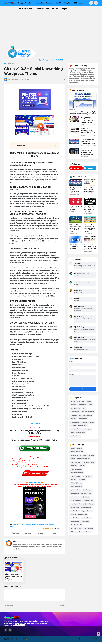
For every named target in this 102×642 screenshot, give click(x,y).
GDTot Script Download (76, 483)
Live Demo (34, 423)
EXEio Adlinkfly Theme (88, 462)
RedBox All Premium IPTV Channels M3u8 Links (75, 207)
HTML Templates (83, 418)
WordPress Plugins (80, 432)
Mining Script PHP (88, 500)
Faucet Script (74, 465)
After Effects (80, 401)
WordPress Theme (43, 524)
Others (92, 422)
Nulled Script (82, 504)
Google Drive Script (75, 490)
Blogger (73, 458)
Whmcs (72, 432)
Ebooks (84, 408)
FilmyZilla (82, 465)
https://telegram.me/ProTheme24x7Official (51, 60)
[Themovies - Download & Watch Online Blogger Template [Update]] (74, 151)
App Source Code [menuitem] (42, 9)
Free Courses (74, 415)
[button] (91, 3)
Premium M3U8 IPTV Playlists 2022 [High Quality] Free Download (90, 247)
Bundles (90, 404)
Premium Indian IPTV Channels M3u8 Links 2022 (89, 189)
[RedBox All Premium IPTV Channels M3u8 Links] (75, 201)
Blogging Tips (82, 404)
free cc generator (88, 528)
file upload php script (76, 528)
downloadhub (85, 521)
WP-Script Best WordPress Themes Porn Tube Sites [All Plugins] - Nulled (87, 119)
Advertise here (20, 625)
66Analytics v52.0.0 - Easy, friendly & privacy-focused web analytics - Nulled (82, 113)
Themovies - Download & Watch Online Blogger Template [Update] (87, 151)
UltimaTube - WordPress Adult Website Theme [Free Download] (88, 131)
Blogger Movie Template (83, 458)
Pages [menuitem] (64, 9)
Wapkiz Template (87, 429)
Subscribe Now (35, 482)
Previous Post (9, 605)
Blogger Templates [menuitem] (25, 3)
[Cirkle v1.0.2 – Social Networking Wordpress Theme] (13, 567)
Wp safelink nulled (75, 521)
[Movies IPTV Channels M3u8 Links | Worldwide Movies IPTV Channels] (90, 219)
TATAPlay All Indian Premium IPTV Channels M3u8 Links (88, 141)
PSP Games (73, 425)
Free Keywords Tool (75, 476)
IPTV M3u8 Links (75, 422)
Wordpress (35, 524)
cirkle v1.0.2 (11, 63)
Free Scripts (73, 418)
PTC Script (90, 504)
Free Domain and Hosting (85, 415)
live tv (88, 532)
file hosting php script (76, 525)
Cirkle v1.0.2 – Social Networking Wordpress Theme (13, 576)
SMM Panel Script (75, 511)
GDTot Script (82, 479)
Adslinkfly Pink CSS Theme (77, 452)
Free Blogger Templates (88, 411)
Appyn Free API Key (76, 455)
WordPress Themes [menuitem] (44, 3)
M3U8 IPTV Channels (76, 500)
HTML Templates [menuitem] (25, 9)
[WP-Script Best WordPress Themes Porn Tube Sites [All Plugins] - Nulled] (74, 119)
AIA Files (73, 401)
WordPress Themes (75, 436)
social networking (26, 524)
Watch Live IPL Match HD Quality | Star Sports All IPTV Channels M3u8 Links (75, 228)
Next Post (61, 605)
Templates (73, 514)
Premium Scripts (82, 425)
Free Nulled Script (87, 476)
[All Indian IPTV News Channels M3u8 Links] (75, 239)
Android (89, 401)
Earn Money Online (75, 408)
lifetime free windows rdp (77, 532)
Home (5, 63)
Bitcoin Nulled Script (88, 455)
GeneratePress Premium (76, 486)
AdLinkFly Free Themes (76, 448)
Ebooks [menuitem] (55, 9)
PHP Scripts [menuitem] (78, 3)
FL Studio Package (75, 411)
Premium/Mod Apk (75, 429)
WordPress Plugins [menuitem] (63, 3)
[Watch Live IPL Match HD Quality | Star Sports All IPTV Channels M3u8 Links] (75, 219)
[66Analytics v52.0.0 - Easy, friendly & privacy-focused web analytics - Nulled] (82, 100)
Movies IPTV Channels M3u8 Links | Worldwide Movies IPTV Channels (89, 228)
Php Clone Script (75, 507)
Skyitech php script (87, 511)
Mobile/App (84, 422)
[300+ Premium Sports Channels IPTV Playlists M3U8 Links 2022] (90, 201)
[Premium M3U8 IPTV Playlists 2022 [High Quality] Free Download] (90, 239)
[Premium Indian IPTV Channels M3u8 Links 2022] (90, 182)
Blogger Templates (75, 462)
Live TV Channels (85, 497)
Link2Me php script (86, 493)
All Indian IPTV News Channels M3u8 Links (74, 246)
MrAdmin (16, 541)
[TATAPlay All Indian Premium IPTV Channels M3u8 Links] (74, 141)
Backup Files (73, 404)
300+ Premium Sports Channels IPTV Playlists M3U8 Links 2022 (90, 208)
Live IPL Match (74, 497)
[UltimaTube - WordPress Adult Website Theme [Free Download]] (74, 130)
